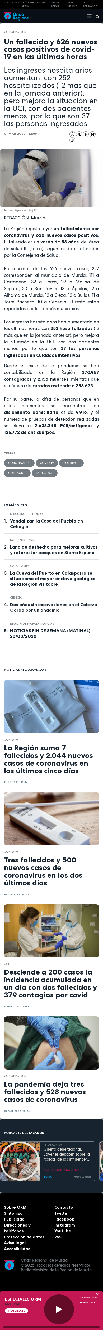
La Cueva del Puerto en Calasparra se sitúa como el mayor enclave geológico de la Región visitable (53, 578)
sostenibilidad (22, 540)
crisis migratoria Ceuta (33, 4)
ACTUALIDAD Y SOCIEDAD (63, 1170)
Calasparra (19, 566)
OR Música (86, 1302)
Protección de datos (24, 1236)
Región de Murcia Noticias (32, 623)
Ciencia (16, 597)
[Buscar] (95, 16)
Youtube (62, 1230)
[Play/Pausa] (59, 1309)
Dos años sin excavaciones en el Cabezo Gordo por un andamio (53, 607)
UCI (6, 964)
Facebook (64, 1219)
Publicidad (14, 1219)
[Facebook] (86, 134)
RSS (58, 1236)
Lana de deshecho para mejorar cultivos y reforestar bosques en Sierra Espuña (54, 549)
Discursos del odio (26, 514)
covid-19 (47, 463)
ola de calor (55, 4)
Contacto (63, 1207)
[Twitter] (79, 134)
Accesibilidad (17, 1248)
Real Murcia (72, 4)
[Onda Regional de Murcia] (17, 16)
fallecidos (44, 473)
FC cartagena (90, 4)
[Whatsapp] (72, 134)
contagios (17, 473)
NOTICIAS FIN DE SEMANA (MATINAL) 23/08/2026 (50, 633)
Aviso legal (15, 1242)
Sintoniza (13, 1213)
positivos (71, 463)
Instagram (64, 1225)
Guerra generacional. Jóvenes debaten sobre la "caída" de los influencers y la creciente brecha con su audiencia (67, 1154)
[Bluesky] (93, 134)
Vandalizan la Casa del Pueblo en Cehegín (46, 523)
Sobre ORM (15, 1207)
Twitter (61, 1213)
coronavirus (15, 32)
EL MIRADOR (53, 1145)
